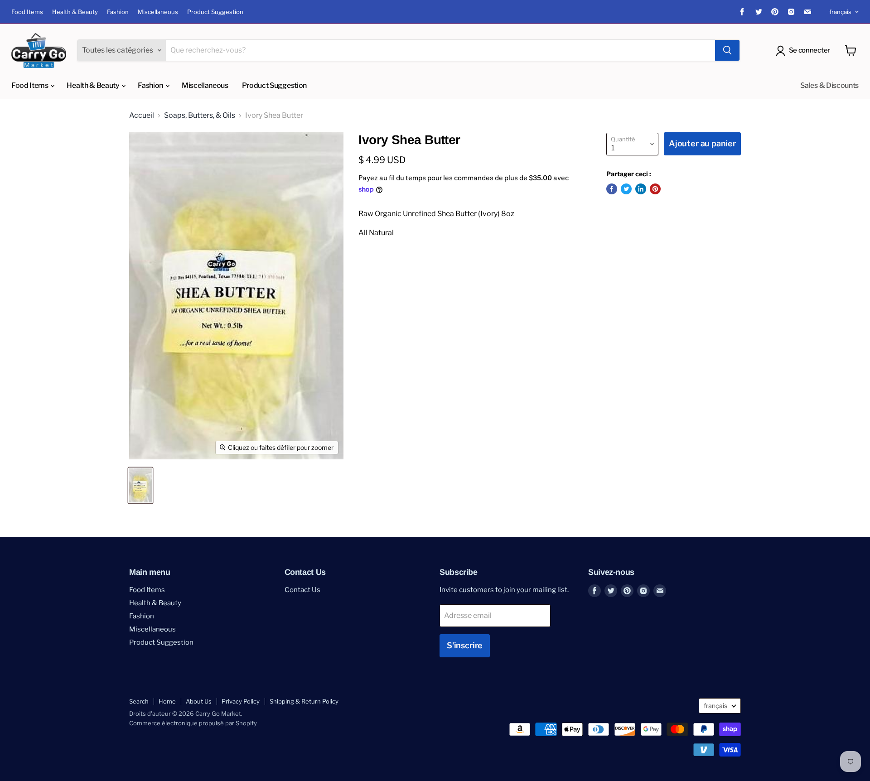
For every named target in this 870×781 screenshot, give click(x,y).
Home (167, 701)
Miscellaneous (158, 12)
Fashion (118, 12)
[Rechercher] (727, 50)
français (840, 11)
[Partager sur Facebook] (611, 188)
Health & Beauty (75, 12)
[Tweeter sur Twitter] (626, 188)
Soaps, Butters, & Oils (199, 115)
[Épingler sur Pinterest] (655, 188)
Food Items (27, 12)
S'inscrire (465, 645)
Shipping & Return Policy (304, 701)
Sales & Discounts (829, 85)
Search (139, 701)
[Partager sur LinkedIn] (640, 188)
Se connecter (809, 50)
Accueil (141, 115)
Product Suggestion (215, 12)
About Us (199, 701)
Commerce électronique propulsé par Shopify (193, 723)
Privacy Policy (241, 701)
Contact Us (302, 590)
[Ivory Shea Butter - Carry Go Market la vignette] (140, 485)
